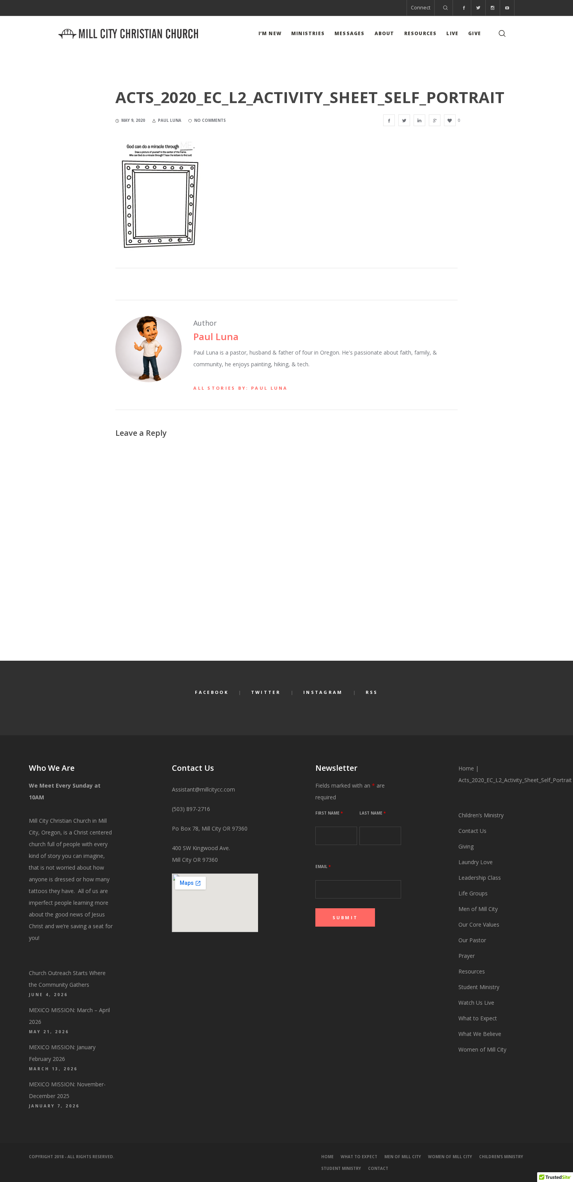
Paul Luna (216, 336)
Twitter (266, 692)
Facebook (211, 692)
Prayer (466, 955)
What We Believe (479, 1034)
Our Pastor (472, 940)
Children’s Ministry (481, 815)
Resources (472, 971)
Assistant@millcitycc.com (203, 789)
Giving (466, 846)
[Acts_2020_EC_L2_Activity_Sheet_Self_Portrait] (389, 120)
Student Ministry (478, 987)
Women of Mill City (482, 1049)
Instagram (323, 692)
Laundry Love (475, 862)
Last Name (372, 813)
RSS (372, 692)
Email (323, 866)
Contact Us (472, 830)
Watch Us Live (476, 1002)
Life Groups (473, 893)
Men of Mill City (478, 909)
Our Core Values (478, 924)
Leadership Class (479, 877)
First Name (329, 813)
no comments (210, 120)
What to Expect (477, 1018)
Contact (378, 1168)
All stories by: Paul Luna (240, 388)
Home (466, 768)
